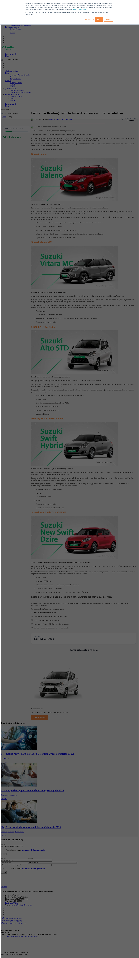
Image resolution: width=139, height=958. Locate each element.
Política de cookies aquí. (79, 9)
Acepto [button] (99, 19)
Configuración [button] (89, 19)
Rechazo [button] (108, 19)
